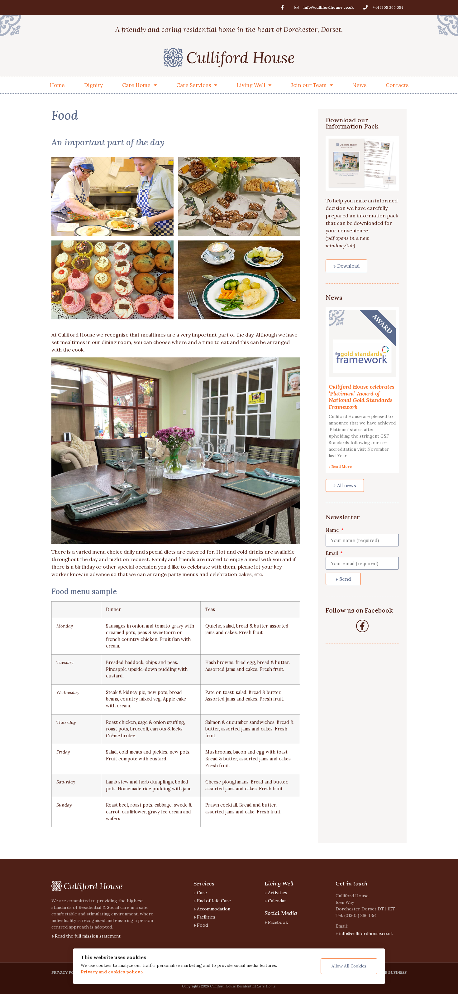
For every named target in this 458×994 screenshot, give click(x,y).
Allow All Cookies (349, 966)
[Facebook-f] (282, 7)
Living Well (251, 85)
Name (333, 530)
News (359, 85)
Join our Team (309, 85)
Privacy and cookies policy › (112, 972)
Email (332, 553)
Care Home (136, 85)
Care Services (193, 85)
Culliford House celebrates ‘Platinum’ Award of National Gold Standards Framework (361, 396)
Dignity (93, 85)
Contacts (397, 85)
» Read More (340, 466)
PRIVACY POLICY (67, 972)
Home (57, 85)
